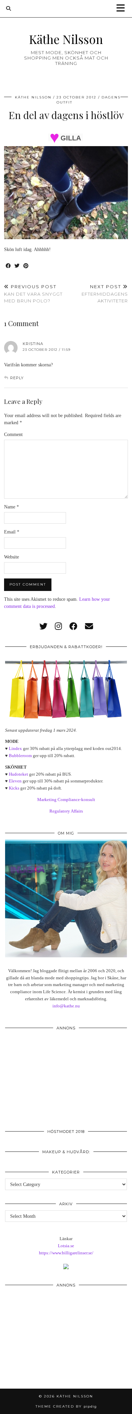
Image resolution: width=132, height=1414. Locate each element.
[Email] (89, 626)
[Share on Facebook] (8, 266)
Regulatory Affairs (66, 811)
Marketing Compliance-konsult (66, 799)
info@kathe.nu (66, 1005)
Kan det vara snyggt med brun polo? (33, 293)
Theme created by (66, 1406)
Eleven (15, 780)
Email (11, 531)
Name (11, 506)
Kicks (14, 788)
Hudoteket (18, 774)
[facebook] (73, 626)
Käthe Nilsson (66, 39)
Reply (17, 377)
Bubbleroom (20, 755)
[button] (123, 8)
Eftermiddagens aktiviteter (105, 293)
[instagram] (58, 626)
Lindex (15, 748)
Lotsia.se (66, 1245)
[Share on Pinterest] (26, 266)
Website (11, 557)
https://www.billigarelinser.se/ (66, 1252)
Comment (13, 434)
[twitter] (43, 626)
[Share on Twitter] (17, 266)
